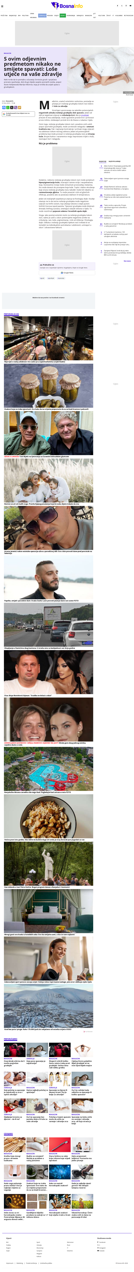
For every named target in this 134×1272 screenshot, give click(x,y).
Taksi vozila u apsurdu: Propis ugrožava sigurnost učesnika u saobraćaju (115, 207)
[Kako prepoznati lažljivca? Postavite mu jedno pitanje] (82, 1144)
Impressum (9, 1263)
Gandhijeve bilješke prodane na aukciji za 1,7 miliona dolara (37, 1215)
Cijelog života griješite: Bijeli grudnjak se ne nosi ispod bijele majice (82, 1063)
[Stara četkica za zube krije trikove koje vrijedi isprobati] (60, 1144)
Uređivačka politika (46, 1263)
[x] (121, 5)
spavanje (61, 278)
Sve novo (127, 261)
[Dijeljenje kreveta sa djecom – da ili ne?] (15, 1105)
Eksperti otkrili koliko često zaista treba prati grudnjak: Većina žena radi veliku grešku (59, 1064)
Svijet (56, 15)
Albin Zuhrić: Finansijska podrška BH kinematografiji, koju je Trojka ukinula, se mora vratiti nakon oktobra (117, 169)
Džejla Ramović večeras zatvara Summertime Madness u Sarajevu (116, 188)
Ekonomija (71, 15)
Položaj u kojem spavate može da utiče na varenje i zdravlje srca (60, 1119)
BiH (19, 15)
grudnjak (85, 115)
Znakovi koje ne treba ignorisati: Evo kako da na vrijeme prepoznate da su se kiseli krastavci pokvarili (36, 1186)
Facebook (102, 1242)
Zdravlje (42, 15)
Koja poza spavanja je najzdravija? (35, 1062)
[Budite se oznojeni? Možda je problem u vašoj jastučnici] (37, 1144)
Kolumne (119, 15)
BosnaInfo (9, 101)
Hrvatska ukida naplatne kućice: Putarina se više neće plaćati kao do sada (117, 197)
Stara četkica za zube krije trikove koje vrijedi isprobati (59, 1158)
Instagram (102, 1248)
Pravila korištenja (31, 1263)
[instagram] (126, 5)
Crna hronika (33, 15)
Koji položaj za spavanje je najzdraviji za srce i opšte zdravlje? (14, 1092)
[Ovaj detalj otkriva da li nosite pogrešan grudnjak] (15, 1050)
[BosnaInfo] (67, 6)
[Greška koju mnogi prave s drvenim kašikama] (15, 1144)
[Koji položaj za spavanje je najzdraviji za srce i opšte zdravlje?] (15, 1079)
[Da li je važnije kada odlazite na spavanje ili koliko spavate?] (82, 1079)
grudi (42, 278)
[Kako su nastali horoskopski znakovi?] (60, 1172)
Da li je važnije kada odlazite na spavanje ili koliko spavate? (82, 1092)
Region (50, 15)
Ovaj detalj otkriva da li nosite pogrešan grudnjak (14, 1063)
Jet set (94, 15)
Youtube (101, 1251)
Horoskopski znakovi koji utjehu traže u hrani (59, 1214)
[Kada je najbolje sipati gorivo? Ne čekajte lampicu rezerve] (82, 1172)
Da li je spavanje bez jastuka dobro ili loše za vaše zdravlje (36, 1119)
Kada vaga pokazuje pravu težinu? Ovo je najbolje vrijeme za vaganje (13, 1186)
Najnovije (13, 15)
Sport (62, 15)
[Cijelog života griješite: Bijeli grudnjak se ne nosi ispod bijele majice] (82, 1050)
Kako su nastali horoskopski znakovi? (58, 1184)
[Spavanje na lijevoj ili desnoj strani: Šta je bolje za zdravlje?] (60, 1079)
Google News (68, 273)
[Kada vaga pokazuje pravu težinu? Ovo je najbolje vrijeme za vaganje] (15, 1172)
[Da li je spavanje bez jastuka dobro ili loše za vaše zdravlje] (37, 1105)
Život (109, 15)
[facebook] (117, 5)
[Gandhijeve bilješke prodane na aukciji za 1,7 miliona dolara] (37, 1201)
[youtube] (130, 5)
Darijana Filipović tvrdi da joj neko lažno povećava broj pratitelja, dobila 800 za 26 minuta (117, 253)
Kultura (101, 15)
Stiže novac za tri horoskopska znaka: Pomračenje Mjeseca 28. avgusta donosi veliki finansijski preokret (14, 1216)
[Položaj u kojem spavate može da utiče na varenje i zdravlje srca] (60, 1105)
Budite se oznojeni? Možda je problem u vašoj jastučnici (35, 1158)
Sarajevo (80, 15)
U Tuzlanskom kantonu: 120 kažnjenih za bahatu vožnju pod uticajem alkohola (115, 234)
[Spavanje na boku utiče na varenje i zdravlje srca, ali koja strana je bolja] (82, 1105)
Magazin (88, 15)
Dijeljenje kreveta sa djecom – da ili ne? (13, 1118)
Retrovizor (128, 15)
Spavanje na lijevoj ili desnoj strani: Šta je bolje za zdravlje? (58, 1092)
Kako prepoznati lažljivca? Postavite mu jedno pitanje (82, 1158)
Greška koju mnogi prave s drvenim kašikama (12, 1158)
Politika (25, 15)
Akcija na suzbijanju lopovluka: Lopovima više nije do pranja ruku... (117, 243)
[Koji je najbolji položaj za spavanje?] (37, 1079)
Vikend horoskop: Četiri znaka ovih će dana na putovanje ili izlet (82, 1215)
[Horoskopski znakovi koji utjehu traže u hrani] (60, 1201)
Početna (4, 15)
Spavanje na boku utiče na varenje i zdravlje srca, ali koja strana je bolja (82, 1120)
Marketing (19, 1263)
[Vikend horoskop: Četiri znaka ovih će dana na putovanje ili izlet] (82, 1201)
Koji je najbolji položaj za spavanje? (37, 1091)
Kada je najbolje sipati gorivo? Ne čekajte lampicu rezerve (81, 1185)
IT (113, 15)
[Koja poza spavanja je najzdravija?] (37, 1050)
